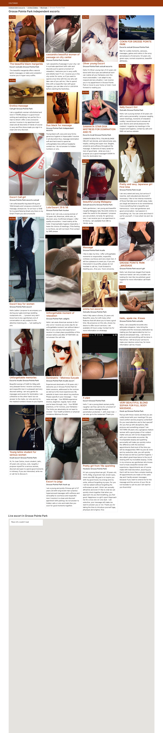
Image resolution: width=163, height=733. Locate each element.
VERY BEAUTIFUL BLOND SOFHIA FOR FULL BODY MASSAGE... (134, 405)
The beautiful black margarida (26, 63)
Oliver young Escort (94, 63)
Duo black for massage (59, 125)
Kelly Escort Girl (128, 107)
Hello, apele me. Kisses (132, 318)
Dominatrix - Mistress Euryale (62, 377)
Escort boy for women (22, 303)
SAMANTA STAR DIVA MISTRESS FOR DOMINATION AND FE (99, 129)
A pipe (86, 397)
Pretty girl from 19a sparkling (99, 465)
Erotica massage (19, 105)
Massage (88, 247)
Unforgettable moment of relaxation (60, 314)
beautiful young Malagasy (97, 201)
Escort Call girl (18, 197)
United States (32, 8)
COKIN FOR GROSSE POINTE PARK (136, 43)
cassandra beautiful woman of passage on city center (63, 56)
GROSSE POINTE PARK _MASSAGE (132, 264)
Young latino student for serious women (23, 453)
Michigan (43, 8)
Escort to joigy (54, 481)
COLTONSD (13, 3)
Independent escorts (17, 8)
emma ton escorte (93, 309)
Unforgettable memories (23, 377)
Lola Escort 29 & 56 (57, 207)
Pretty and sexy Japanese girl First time (136, 185)
